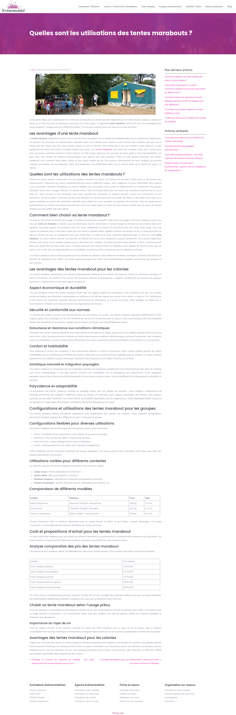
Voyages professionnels (170, 6)
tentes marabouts (103, 149)
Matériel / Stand (193, 6)
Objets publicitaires (214, 6)
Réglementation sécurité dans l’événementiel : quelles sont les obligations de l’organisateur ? (185, 167)
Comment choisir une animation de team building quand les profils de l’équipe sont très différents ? (184, 101)
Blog (229, 6)
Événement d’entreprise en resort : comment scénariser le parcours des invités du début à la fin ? (185, 89)
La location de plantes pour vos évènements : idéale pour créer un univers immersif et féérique (129, 661)
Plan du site (118, 713)
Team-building (148, 6)
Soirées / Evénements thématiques (120, 6)
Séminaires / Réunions (89, 6)
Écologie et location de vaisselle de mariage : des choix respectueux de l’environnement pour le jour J (63, 661)
